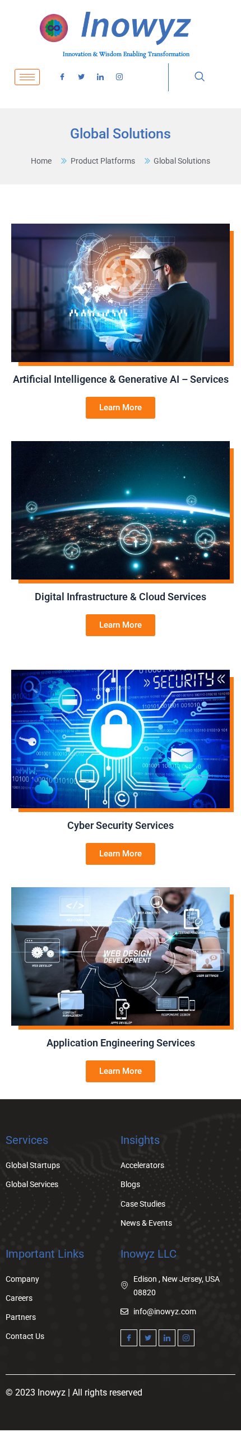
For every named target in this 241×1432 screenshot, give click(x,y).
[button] (199, 77)
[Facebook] (62, 77)
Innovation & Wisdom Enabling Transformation (126, 54)
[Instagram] (119, 77)
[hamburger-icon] (27, 77)
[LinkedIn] (100, 77)
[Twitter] (81, 77)
